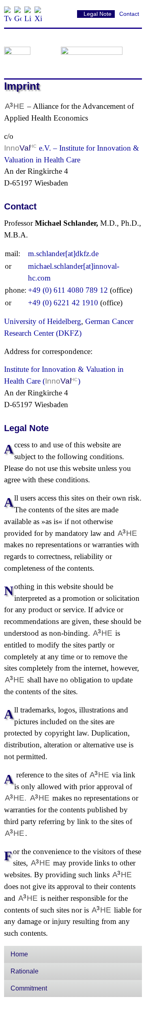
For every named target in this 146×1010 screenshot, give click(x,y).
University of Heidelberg (42, 321)
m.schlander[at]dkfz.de (63, 253)
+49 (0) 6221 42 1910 (63, 302)
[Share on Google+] (17, 10)
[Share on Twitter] (7, 10)
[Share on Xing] (38, 10)
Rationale (25, 971)
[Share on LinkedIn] (28, 10)
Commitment (29, 988)
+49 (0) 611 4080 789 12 (68, 290)
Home (19, 954)
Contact (129, 14)
